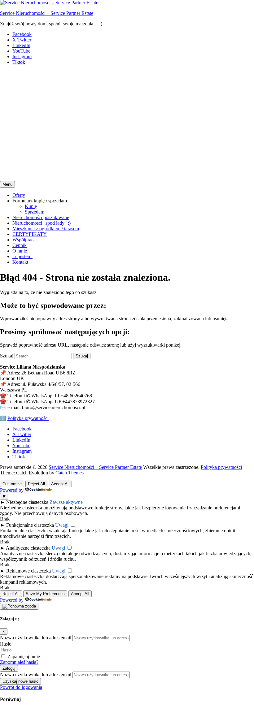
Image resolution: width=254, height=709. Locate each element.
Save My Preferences (45, 593)
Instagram (22, 56)
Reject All (36, 484)
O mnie (19, 250)
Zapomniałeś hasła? (19, 662)
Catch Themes (69, 472)
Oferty (18, 195)
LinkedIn (21, 45)
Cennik (19, 245)
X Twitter (21, 39)
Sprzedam (34, 211)
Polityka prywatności (28, 418)
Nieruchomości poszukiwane (40, 217)
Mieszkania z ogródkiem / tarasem (45, 228)
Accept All (60, 484)
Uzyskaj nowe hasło (20, 681)
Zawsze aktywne (66, 502)
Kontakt (20, 262)
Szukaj (6, 355)
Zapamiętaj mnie (23, 656)
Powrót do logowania (21, 687)
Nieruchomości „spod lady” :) (41, 223)
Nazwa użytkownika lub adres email (35, 637)
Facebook (22, 34)
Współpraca (24, 239)
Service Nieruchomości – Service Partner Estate (46, 13)
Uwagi (61, 525)
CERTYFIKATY (29, 234)
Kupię (31, 206)
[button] (127, 159)
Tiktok (18, 62)
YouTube (21, 51)
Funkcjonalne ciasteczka (30, 525)
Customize (12, 484)
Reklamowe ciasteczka (28, 570)
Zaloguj (8, 668)
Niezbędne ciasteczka (27, 502)
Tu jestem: (22, 256)
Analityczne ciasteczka (28, 548)
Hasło (5, 643)
